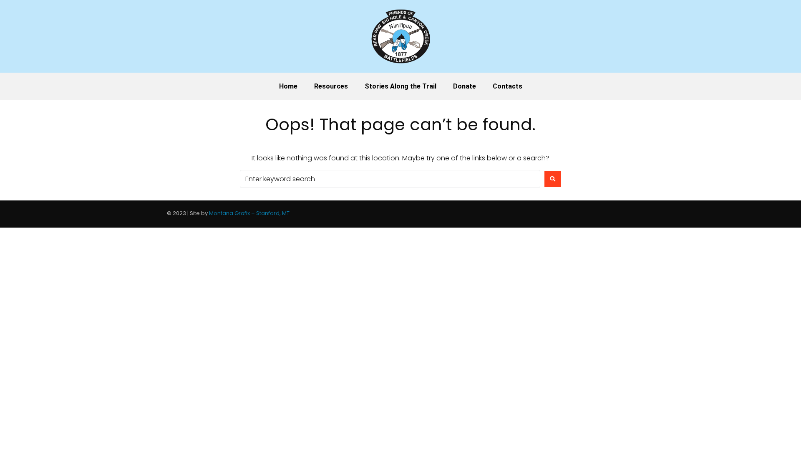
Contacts (507, 86)
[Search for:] (390, 179)
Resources (331, 86)
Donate (464, 86)
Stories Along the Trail (400, 86)
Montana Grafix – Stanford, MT (249, 213)
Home (288, 86)
